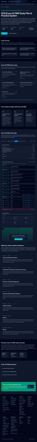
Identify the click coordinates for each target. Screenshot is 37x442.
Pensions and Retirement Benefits (11, 293)
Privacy (29, 423)
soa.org (26, 58)
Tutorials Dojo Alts (14, 433)
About (28, 418)
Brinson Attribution (22, 414)
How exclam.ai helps (18, 4)
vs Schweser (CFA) (6, 423)
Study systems (10, 1)
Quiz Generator (13, 400)
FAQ (20, 420)
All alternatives (13, 418)
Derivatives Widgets (6, 409)
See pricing (30, 387)
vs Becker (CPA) (5, 426)
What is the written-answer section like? (10, 374)
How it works (5, 400)
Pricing (4, 410)
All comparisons (5, 418)
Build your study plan (12, 33)
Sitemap (30, 439)
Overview (2, 4)
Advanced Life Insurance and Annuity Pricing (14, 269)
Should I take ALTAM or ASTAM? (8, 368)
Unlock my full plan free (18, 239)
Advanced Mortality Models (10, 257)
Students (29, 401)
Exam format (7, 4)
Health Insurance (7, 305)
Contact (29, 420)
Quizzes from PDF (6, 403)
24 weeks (24, 141)
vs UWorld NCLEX (6, 425)
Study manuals (28, 4)
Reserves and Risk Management (11, 281)
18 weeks (20, 141)
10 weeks (12, 141)
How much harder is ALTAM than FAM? (9, 371)
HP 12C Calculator (22, 401)
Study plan (23, 4)
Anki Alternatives (13, 420)
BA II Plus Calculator (22, 400)
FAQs (32, 4)
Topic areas (12, 4)
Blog (18, 1)
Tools (16, 1)
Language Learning (31, 404)
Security (20, 423)
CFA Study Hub (21, 398)
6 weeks (9, 141)
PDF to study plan (6, 401)
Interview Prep (30, 406)
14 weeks (16, 141)
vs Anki (4, 420)
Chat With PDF (13, 404)
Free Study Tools (5, 407)
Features (4, 398)
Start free (3, 33)
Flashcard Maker (13, 398)
